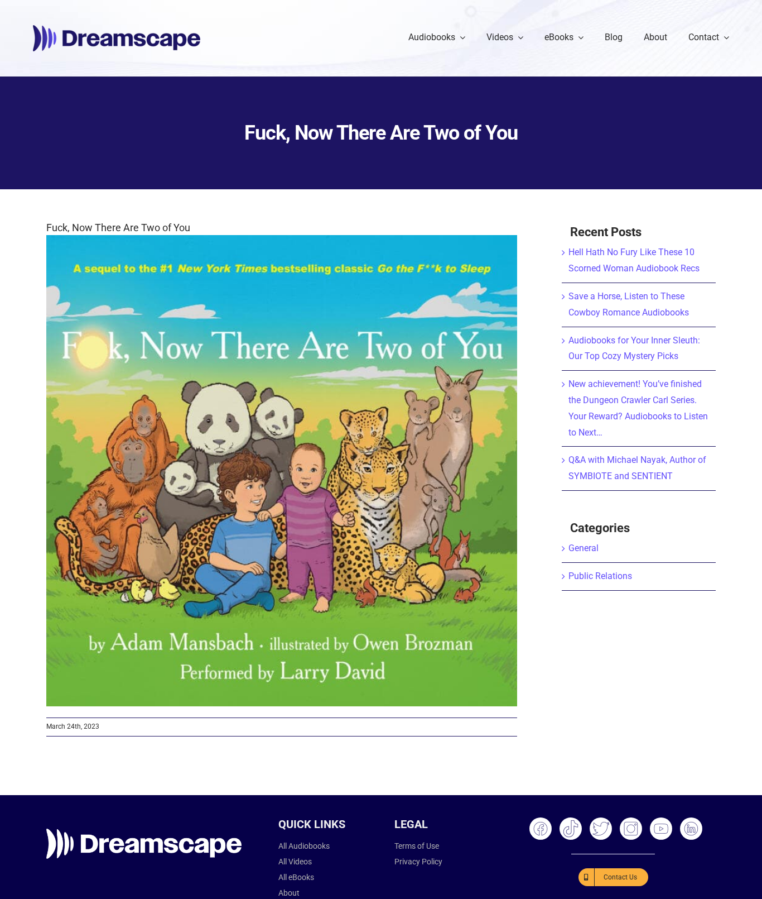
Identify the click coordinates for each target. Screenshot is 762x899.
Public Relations (600, 576)
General (583, 548)
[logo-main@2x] (116, 29)
